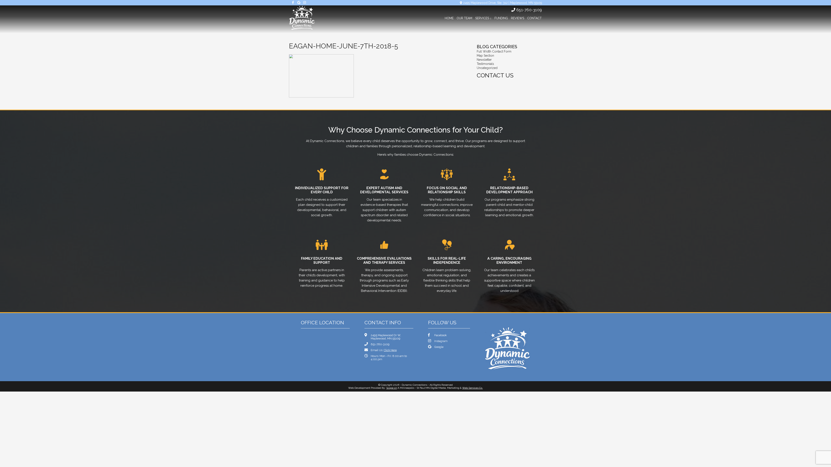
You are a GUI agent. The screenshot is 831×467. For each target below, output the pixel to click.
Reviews (517, 18)
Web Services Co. (472, 387)
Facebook (440, 335)
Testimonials (485, 64)
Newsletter (484, 59)
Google (438, 347)
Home (449, 18)
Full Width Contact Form (494, 51)
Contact (534, 18)
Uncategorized (487, 68)
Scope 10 (391, 387)
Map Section (485, 55)
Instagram (441, 341)
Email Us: (384, 350)
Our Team (464, 18)
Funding (501, 18)
